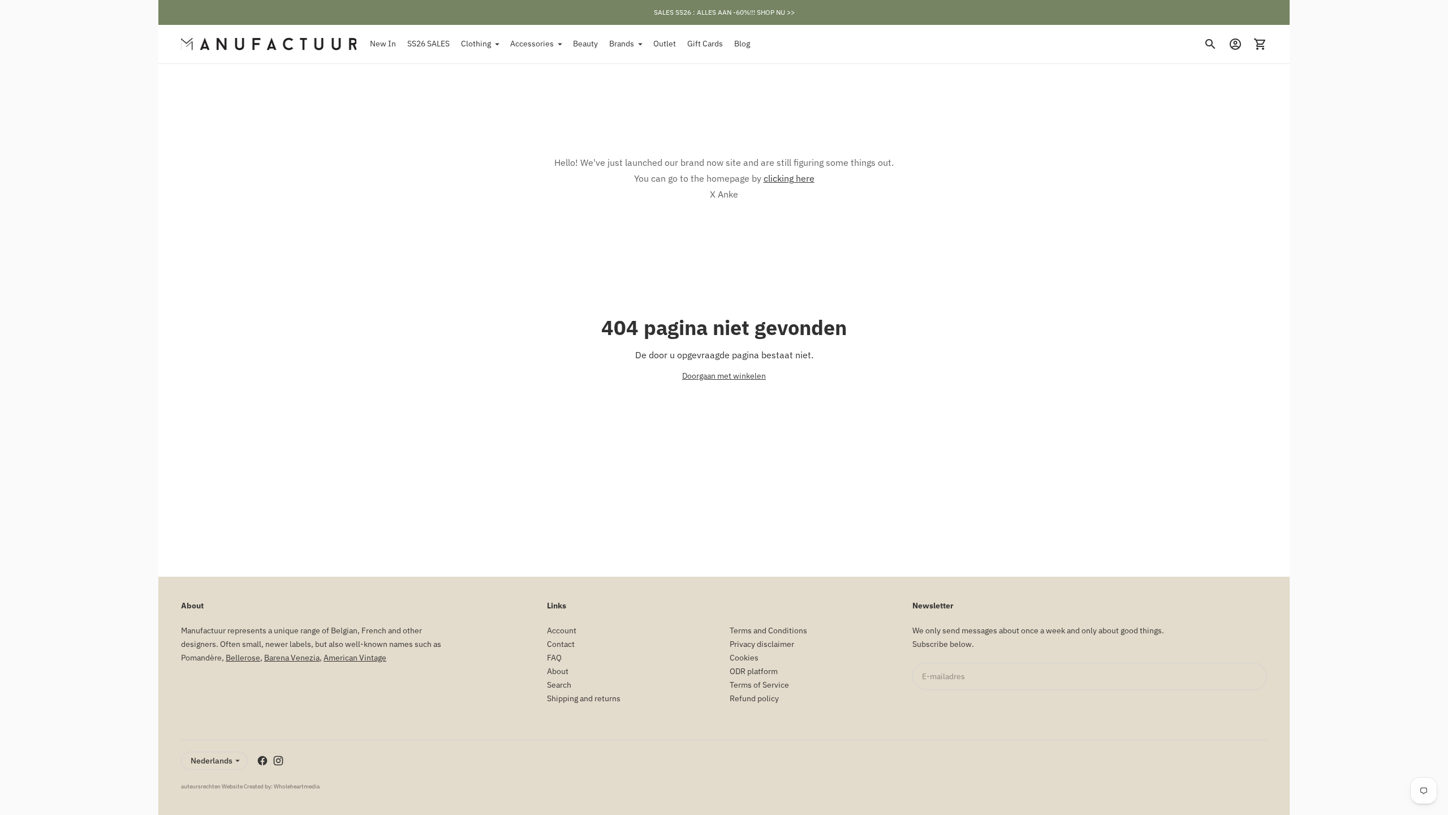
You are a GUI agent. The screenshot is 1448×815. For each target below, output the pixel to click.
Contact (561, 644)
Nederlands (211, 761)
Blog (742, 43)
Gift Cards (705, 43)
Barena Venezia (292, 658)
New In (383, 43)
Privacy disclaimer (762, 644)
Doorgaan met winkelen (724, 376)
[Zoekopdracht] (1210, 44)
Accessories (532, 43)
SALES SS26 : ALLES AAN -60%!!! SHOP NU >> (724, 12)
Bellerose (243, 658)
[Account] (1235, 44)
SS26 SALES (428, 43)
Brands (621, 43)
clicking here (789, 178)
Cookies (744, 658)
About (557, 671)
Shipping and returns (583, 698)
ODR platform (754, 671)
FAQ (554, 658)
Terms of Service (759, 685)
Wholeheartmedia (297, 786)
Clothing (476, 43)
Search (559, 685)
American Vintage (355, 658)
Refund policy (754, 698)
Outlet (664, 43)
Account (561, 630)
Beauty (585, 43)
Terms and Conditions (768, 630)
